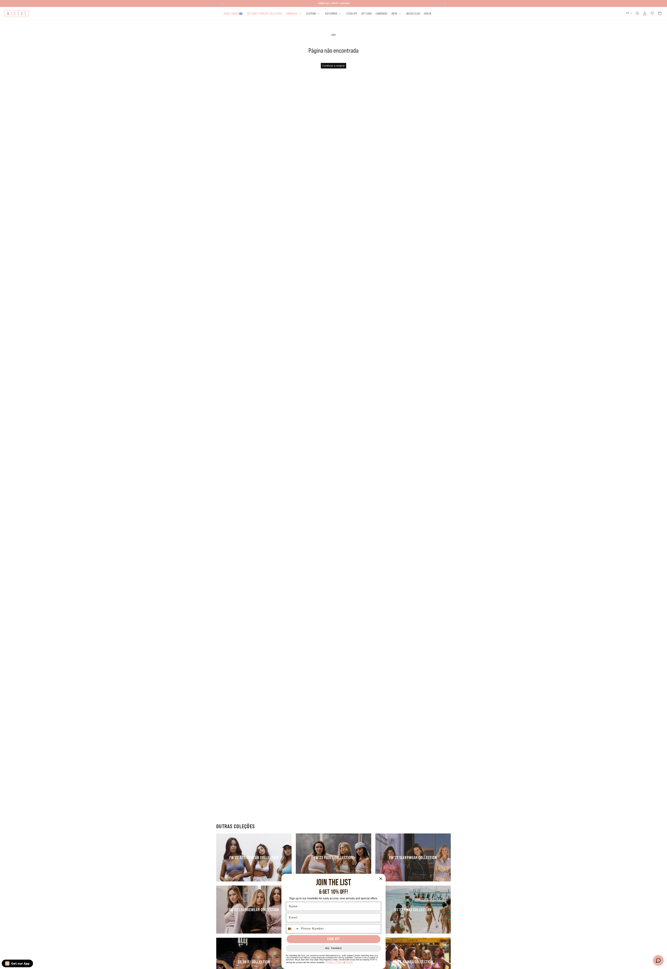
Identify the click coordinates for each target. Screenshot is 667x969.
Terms (349, 962)
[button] (294, 13)
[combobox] (292, 928)
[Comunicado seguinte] (445, 3)
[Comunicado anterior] (222, 3)
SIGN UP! (333, 939)
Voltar (336, 448)
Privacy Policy (334, 962)
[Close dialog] (381, 879)
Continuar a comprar (333, 65)
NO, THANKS (333, 948)
